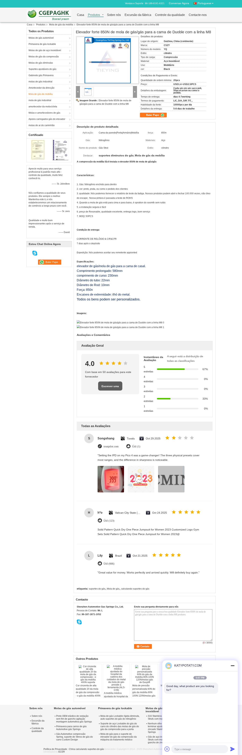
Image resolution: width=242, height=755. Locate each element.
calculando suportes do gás (135, 588)
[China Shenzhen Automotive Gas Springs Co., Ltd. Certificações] (38, 149)
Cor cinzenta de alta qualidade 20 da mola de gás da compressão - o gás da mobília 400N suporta (88, 692)
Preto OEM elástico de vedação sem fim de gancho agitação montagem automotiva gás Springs (74, 719)
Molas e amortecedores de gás (44, 113)
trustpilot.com (111, 446)
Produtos (94, 15)
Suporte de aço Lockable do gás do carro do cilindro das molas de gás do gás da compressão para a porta (119, 726)
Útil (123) (109, 520)
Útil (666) (109, 563)
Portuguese (204, 3)
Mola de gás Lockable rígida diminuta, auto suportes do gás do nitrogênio (120, 717)
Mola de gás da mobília (61, 24)
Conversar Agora (179, 3)
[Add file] (167, 749)
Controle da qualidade (170, 15)
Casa (80, 15)
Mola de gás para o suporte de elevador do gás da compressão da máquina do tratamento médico (118, 737)
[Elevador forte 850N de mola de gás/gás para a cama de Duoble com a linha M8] (107, 60)
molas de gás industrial (40, 81)
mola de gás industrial (40, 100)
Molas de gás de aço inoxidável (45, 50)
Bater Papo (153, 115)
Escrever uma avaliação (110, 388)
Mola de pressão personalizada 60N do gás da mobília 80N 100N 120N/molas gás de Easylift (143, 692)
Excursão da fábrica (138, 15)
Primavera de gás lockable (42, 44)
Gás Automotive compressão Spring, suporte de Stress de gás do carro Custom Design (74, 737)
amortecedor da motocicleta (43, 106)
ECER (61, 751)
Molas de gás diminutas (41, 63)
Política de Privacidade (55, 749)
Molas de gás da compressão (44, 56)
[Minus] (232, 665)
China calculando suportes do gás (86, 749)
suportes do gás (97, 588)
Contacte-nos (198, 15)
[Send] (233, 749)
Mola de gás (113, 588)
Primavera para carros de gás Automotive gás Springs (71, 728)
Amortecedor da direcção (41, 88)
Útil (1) (136, 446)
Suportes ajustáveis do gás (42, 69)
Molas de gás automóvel (41, 38)
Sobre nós (114, 15)
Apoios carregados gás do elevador (47, 119)
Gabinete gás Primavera (41, 75)
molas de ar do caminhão (42, 125)
